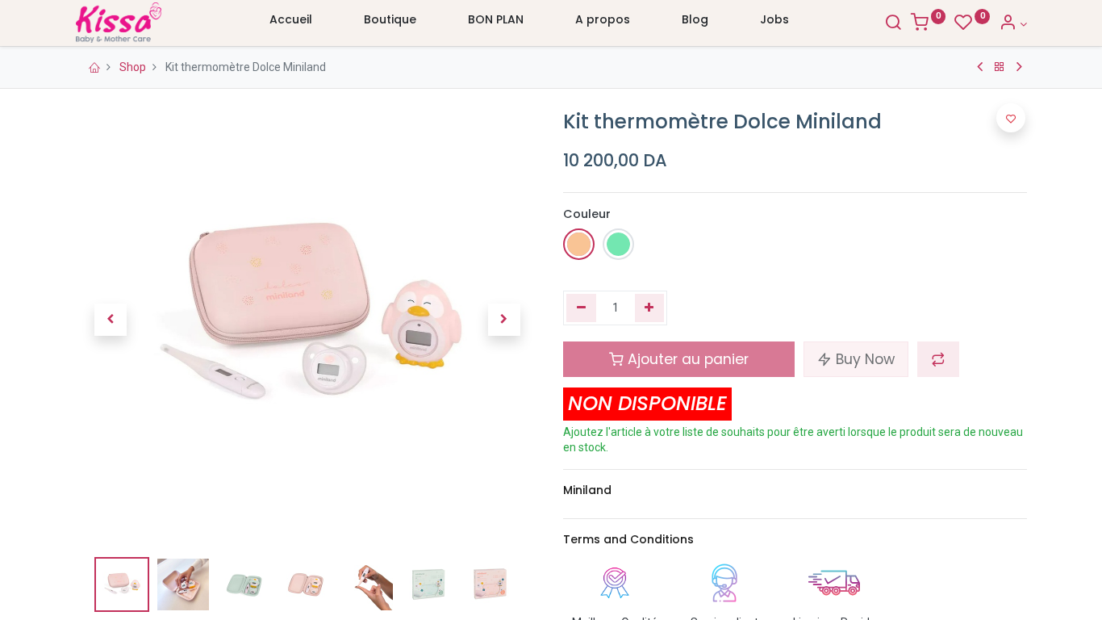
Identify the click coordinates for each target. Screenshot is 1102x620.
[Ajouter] (650, 308)
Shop (132, 67)
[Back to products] (999, 67)
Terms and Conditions (628, 539)
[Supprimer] (581, 308)
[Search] (893, 24)
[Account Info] (1013, 24)
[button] (110, 319)
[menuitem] (291, 23)
